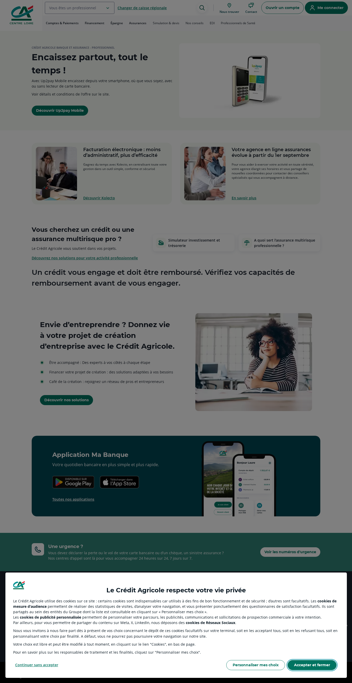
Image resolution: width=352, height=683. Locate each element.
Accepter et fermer (312, 665)
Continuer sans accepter (36, 664)
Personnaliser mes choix (256, 665)
